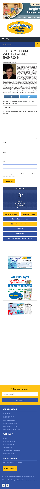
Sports (5, 438)
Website (5, 162)
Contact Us (6, 414)
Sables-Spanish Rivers (10, 423)
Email (5, 152)
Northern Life (7, 448)
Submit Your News (10, 468)
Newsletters (20, 234)
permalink (14, 103)
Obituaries (31, 102)
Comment (6, 118)
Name (5, 142)
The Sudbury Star (8, 454)
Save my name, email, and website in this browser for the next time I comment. (19, 175)
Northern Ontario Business (12, 451)
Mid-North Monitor (9, 442)
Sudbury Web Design (31, 480)
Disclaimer (30, 477)
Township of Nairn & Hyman (12, 429)
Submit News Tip (21, 224)
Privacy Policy (6, 480)
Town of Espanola (9, 420)
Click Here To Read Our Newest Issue (20, 238)
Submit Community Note (20, 219)
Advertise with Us (29, 214)
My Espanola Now (8, 445)
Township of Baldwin (10, 426)
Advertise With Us (8, 417)
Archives (20, 229)
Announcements (22, 102)
